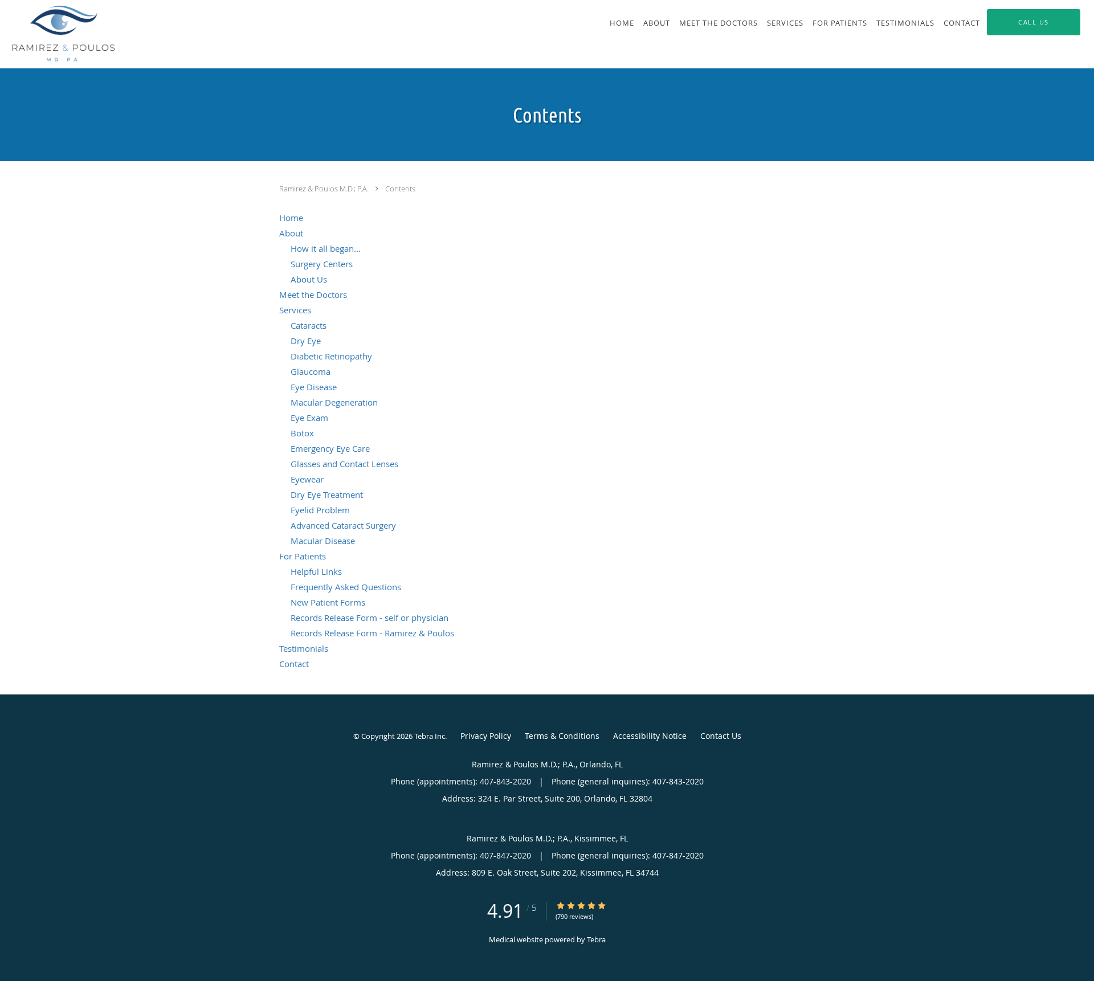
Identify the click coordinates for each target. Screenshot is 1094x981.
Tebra (596, 939)
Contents (400, 188)
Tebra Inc (429, 736)
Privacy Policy (485, 735)
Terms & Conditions (562, 735)
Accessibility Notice (650, 735)
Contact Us (720, 735)
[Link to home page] (57, 34)
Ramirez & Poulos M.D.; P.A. (324, 188)
